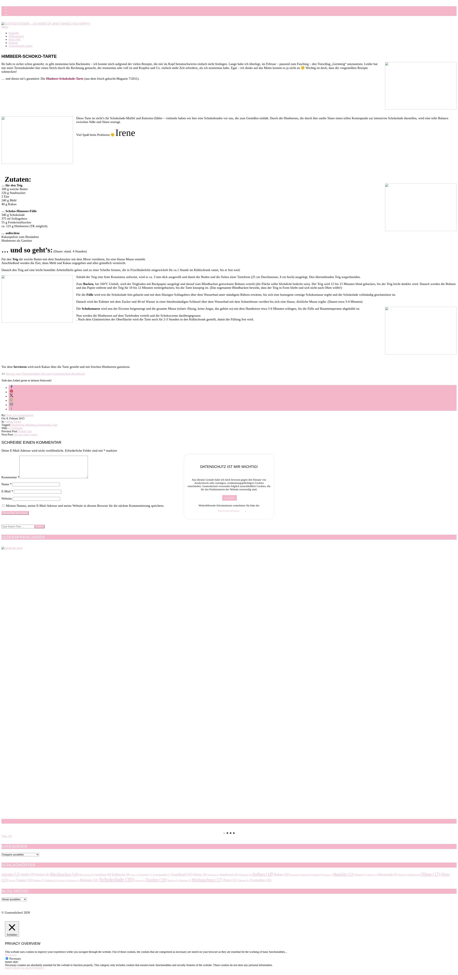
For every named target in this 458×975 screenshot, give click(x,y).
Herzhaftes (213, 875)
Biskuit (42, 874)
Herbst (200, 874)
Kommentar (10, 477)
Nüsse (430, 874)
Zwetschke (260, 880)
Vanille (173, 880)
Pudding (51, 880)
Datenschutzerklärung (228, 510)
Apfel (28, 874)
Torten (17, 421)
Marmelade (387, 874)
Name (6, 484)
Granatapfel (162, 874)
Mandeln (343, 874)
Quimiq (62, 881)
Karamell (295, 875)
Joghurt (262, 874)
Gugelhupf (182, 874)
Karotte (306, 875)
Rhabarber (73, 881)
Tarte (54, 424)
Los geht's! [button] (229, 498)
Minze (403, 875)
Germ (134, 875)
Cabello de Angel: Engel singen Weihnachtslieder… (59, 821)
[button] (11, 387)
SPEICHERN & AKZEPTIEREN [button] (24, 968)
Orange (24, 880)
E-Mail (7, 491)
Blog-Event (86, 875)
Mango (361, 874)
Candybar (102, 874)
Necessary (15, 958)
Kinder (317, 875)
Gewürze (146, 874)
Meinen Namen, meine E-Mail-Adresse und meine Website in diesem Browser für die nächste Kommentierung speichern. (85, 505)
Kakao (281, 874)
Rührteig (89, 880)
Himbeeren (17, 424)
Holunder (245, 875)
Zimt (230, 880)
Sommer (140, 881)
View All (6, 836)
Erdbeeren (121, 874)
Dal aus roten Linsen (25, 434)
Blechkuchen (64, 874)
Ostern (39, 880)
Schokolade (43, 424)
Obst (12, 881)
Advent (10, 874)
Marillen (372, 875)
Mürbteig (30, 424)
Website (6, 498)
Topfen (156, 879)
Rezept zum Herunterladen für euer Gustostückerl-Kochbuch (45, 374)
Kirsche (327, 875)
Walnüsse (185, 880)
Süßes (8, 421)
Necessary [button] (11, 955)
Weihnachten (207, 879)
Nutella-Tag (25, 431)
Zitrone (243, 880)
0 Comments (15, 428)
